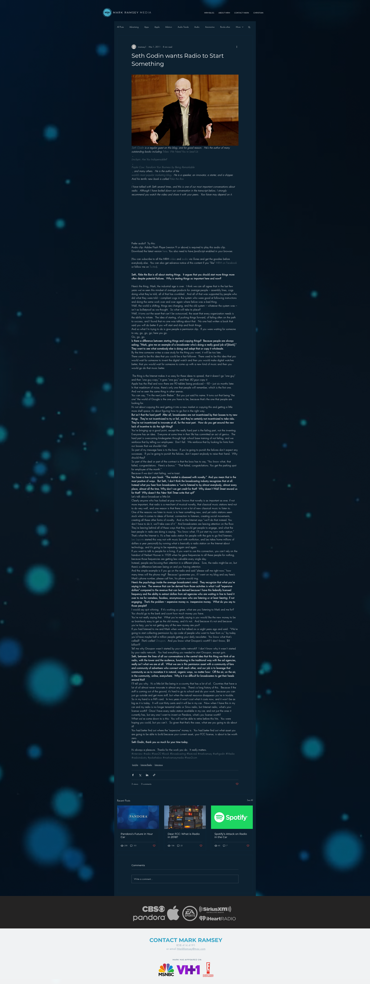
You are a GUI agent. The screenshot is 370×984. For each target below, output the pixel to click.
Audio (196, 27)
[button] (249, 27)
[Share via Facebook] (133, 775)
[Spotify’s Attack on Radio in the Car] (232, 817)
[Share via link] (154, 775)
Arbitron (168, 27)
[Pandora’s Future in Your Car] (138, 817)
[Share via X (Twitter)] (140, 775)
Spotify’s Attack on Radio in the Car (230, 835)
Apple (157, 27)
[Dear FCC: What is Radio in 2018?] (185, 817)
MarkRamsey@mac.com (191, 949)
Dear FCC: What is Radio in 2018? (184, 835)
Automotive (209, 27)
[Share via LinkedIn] (147, 775)
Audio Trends (183, 27)
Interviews (159, 764)
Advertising (134, 27)
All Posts (120, 27)
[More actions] (236, 46)
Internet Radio (146, 764)
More (238, 27)
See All (250, 800)
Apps (146, 27)
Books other (225, 27)
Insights (135, 764)
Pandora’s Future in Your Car (137, 835)
